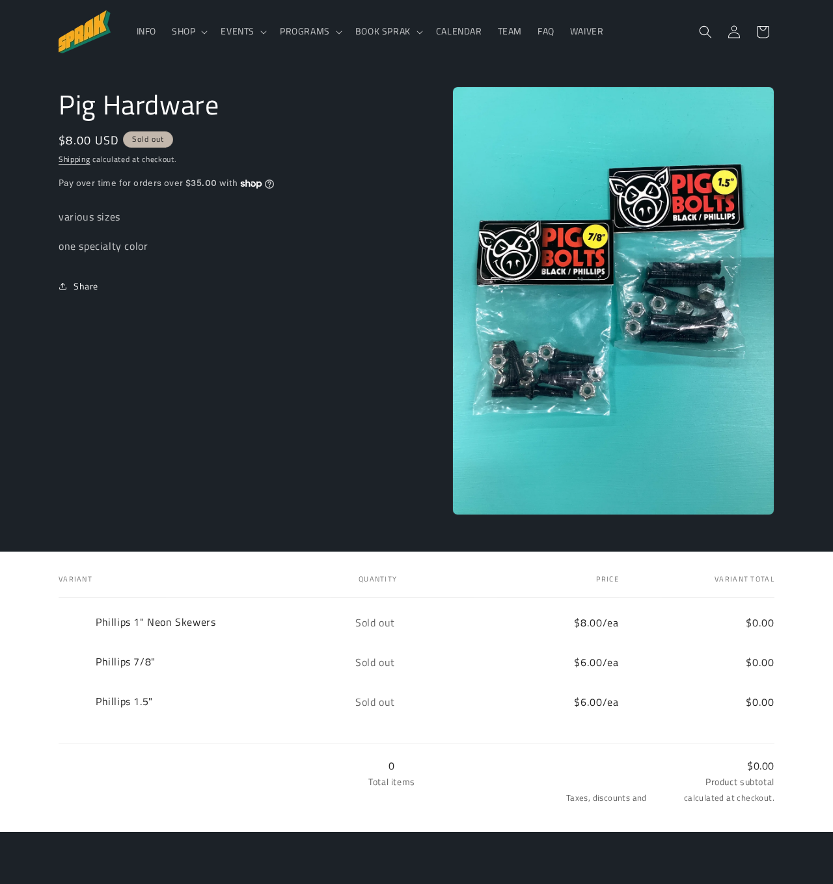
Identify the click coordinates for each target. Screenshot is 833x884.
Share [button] (86, 286)
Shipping (74, 159)
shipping (665, 797)
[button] (188, 31)
